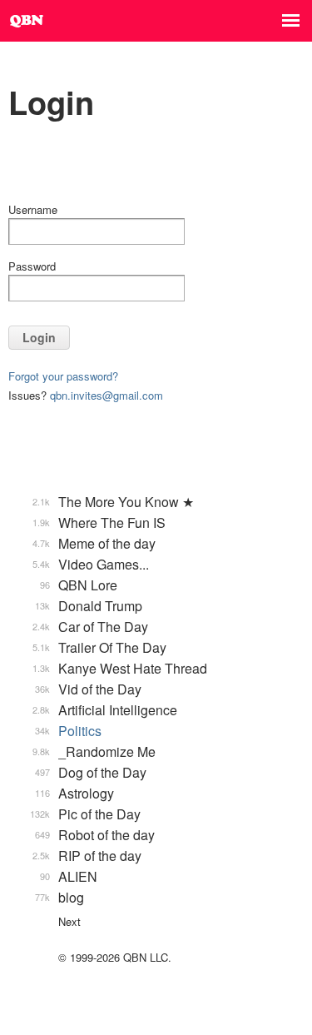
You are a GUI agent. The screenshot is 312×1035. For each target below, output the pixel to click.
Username (32, 209)
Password (32, 266)
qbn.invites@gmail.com (106, 395)
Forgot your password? (63, 376)
